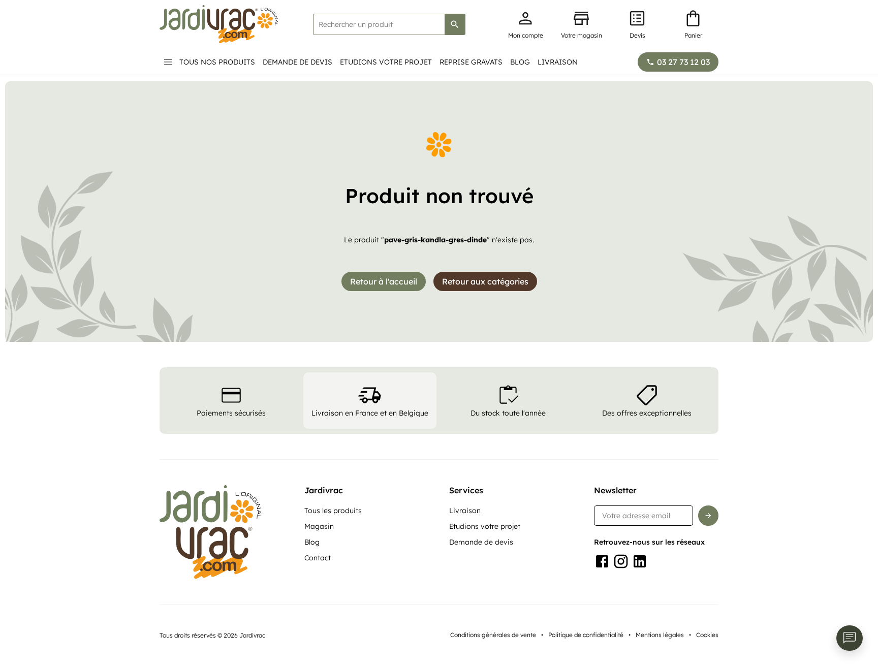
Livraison (558, 62)
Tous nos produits (217, 62)
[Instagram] (621, 561)
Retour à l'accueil (383, 281)
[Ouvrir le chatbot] (849, 638)
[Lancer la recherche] (455, 24)
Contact (317, 557)
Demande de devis (297, 62)
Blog (520, 62)
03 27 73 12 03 (683, 62)
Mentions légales (660, 635)
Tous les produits (333, 510)
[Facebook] (602, 561)
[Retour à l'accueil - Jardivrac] (219, 24)
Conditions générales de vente (493, 635)
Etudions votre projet (386, 62)
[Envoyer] (708, 515)
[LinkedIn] (640, 561)
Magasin (319, 526)
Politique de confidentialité (585, 635)
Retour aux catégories (485, 281)
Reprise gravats (471, 62)
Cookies (707, 635)
